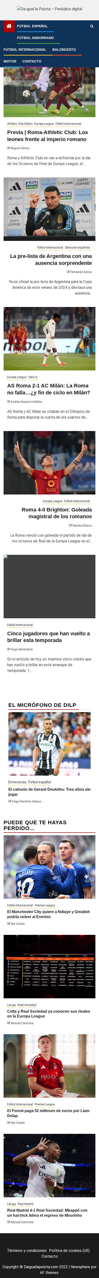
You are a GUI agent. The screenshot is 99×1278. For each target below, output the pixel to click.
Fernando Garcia (81, 272)
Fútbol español (32, 26)
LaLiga (11, 1005)
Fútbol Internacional (25, 49)
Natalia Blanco (82, 525)
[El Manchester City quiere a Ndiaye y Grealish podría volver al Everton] (49, 867)
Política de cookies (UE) (69, 1250)
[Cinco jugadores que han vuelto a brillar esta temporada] (49, 586)
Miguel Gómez (20, 148)
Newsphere (80, 1267)
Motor (10, 61)
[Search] (92, 26)
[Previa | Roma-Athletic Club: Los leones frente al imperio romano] (49, 85)
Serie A (32, 377)
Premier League (45, 905)
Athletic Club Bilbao (19, 123)
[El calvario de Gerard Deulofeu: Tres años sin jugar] (49, 744)
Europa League (44, 123)
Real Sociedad (27, 1005)
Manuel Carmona (22, 1023)
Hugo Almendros (22, 649)
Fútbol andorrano (35, 38)
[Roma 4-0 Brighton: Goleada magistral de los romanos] (49, 462)
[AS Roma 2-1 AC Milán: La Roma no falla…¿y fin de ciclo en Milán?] (49, 338)
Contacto (31, 61)
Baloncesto (64, 49)
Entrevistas (17, 782)
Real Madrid (25, 1204)
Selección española (77, 247)
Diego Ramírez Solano (26, 801)
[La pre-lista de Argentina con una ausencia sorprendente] (49, 209)
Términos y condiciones (27, 1250)
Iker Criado (18, 924)
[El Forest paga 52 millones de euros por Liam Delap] (49, 1066)
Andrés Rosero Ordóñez (26, 401)
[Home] (9, 26)
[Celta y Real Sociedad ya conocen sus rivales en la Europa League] (49, 966)
